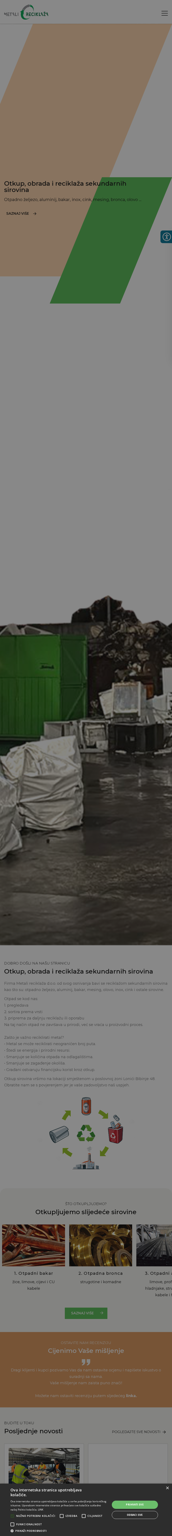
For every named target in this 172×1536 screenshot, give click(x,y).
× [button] (167, 1488)
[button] (58, 1531)
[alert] (86, 768)
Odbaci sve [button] (135, 1515)
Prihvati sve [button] (135, 1504)
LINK (40, 1509)
